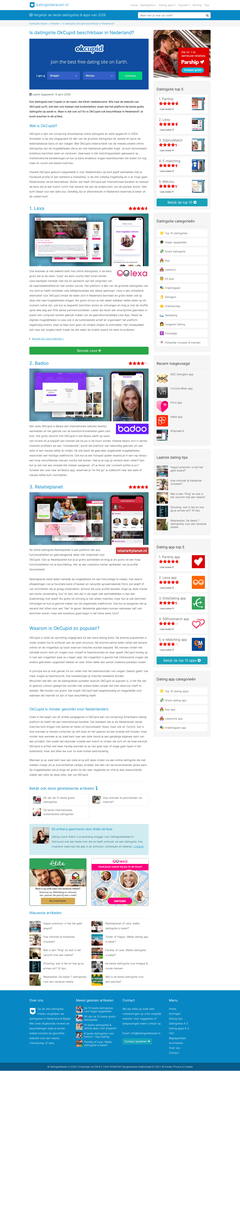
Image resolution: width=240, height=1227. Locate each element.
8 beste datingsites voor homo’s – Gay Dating (99, 1035)
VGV (171, 1033)
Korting (197, 5)
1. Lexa (36, 208)
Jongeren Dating (172, 324)
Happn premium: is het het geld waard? (62, 926)
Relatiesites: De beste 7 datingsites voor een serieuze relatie (64, 979)
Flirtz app (176, 402)
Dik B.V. (99, 1066)
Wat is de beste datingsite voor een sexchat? (124, 979)
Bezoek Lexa (87, 351)
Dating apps (166, 5)
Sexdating (168, 315)
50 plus (167, 278)
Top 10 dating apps (174, 691)
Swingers (168, 297)
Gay (165, 260)
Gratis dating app (173, 700)
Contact (174, 1052)
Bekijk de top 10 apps (180, 660)
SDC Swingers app (181, 374)
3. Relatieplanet (46, 487)
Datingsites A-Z (178, 1023)
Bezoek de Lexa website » (48, 338)
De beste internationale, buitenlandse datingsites (58, 812)
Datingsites (147, 5)
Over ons (174, 1047)
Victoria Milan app (181, 388)
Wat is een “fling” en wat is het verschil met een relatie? (62, 952)
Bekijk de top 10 (180, 202)
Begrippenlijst (177, 1038)
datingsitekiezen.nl (52, 5)
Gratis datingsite (172, 251)
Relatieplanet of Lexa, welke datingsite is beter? (122, 926)
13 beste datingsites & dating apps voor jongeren (100, 1026)
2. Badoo (39, 363)
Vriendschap (170, 306)
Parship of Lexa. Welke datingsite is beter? (125, 952)
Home (134, 5)
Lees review (166, 109)
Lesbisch (168, 269)
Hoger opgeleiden (173, 242)
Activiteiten (176, 1043)
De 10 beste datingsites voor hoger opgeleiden (98, 1009)
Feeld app (176, 416)
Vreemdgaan (170, 287)
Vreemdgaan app (173, 727)
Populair (183, 5)
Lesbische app (171, 718)
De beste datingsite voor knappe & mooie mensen (126, 966)
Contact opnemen (136, 1041)
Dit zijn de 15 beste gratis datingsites (59, 799)
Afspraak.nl (177, 430)
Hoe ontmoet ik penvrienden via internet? (122, 799)
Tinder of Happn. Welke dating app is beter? (126, 939)
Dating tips (175, 1018)
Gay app (167, 709)
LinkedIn (139, 846)
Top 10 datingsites (173, 233)
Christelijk (168, 333)
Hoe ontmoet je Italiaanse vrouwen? (58, 939)
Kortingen (175, 1013)
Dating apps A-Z (179, 1028)
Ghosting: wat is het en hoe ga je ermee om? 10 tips (63, 966)
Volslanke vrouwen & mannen (180, 342)
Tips (206, 5)
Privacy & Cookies (183, 1066)
